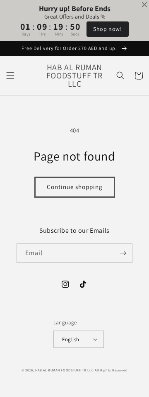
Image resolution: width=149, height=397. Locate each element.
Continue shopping (75, 187)
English (70, 339)
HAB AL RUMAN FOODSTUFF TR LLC (64, 370)
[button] (10, 75)
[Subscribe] (123, 253)
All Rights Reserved (111, 370)
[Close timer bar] (144, 4)
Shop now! (107, 29)
